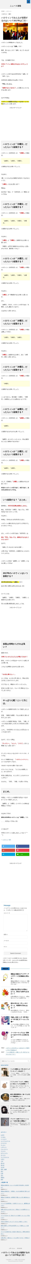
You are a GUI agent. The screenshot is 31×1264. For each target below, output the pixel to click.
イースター (4, 1139)
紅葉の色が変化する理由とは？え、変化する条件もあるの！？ (20, 992)
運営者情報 (19, 1248)
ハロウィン (5, 839)
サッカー (3, 1145)
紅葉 (2, 1173)
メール (6, 940)
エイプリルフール (5, 1141)
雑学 (10, 839)
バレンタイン (4, 1149)
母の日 (2, 1165)
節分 (2, 1171)
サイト (5, 946)
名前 (6, 934)
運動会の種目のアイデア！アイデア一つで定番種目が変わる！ (20, 976)
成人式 (2, 1163)
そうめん (3, 1137)
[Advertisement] (15, 120)
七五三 (2, 1159)
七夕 (2, 1161)
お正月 (2, 1135)
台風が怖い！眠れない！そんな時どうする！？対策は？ (15, 1237)
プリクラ (3, 1151)
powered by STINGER (18, 1261)
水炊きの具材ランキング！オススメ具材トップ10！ (14, 1221)
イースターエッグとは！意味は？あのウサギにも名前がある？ (20, 1035)
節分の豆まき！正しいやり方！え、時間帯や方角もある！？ (19, 1006)
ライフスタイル (5, 1157)
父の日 (2, 1167)
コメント (7, 913)
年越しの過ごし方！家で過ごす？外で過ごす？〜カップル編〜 (20, 1019)
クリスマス (4, 1143)
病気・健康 (4, 1169)
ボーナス (3, 1155)
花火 (2, 1175)
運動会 (2, 1177)
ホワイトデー (4, 1153)
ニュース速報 (15, 6)
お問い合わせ (12, 1248)
